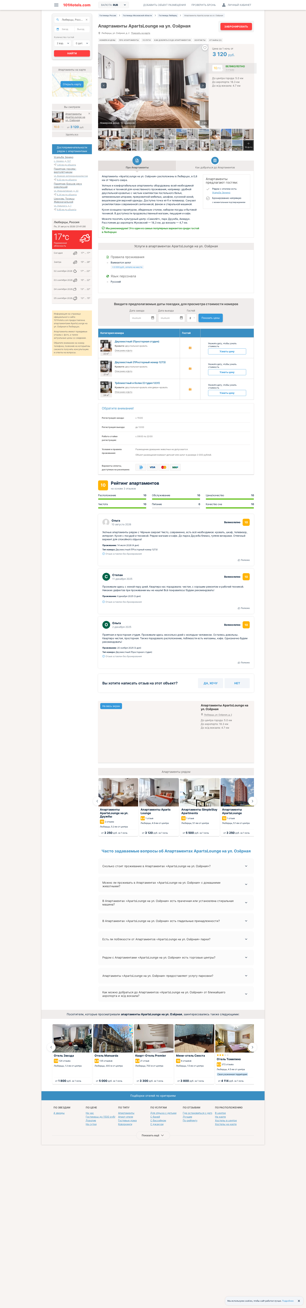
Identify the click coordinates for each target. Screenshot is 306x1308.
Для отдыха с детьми (163, 1112)
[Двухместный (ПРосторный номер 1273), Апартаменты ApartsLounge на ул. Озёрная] (125, 145)
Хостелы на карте (226, 1124)
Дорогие (91, 1120)
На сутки (91, 1124)
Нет (237, 683)
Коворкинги (125, 1124)
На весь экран (111, 705)
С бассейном (158, 1120)
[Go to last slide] (97, 801)
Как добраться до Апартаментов (172, 40)
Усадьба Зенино (221, 192)
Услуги (147, 40)
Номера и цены (107, 40)
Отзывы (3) (215, 40)
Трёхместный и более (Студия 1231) (137, 382)
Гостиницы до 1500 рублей (102, 1116)
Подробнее (288, 1300)
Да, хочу (211, 683)
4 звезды (59, 1112)
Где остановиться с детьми (199, 1112)
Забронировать (236, 26)
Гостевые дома (127, 1120)
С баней (155, 1116)
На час (90, 1112)
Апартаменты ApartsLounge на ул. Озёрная (75, 117)
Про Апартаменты (129, 40)
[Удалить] (89, 114)
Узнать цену (227, 351)
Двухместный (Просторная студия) (137, 341)
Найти (72, 53)
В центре (220, 1112)
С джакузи (156, 1124)
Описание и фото (123, 350)
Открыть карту (72, 84)
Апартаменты (126, 1112)
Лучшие (187, 1116)
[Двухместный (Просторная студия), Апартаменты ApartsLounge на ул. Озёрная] (114, 134)
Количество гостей (64, 37)
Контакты (200, 40)
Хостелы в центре (226, 1120)
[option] (153, 86)
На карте (220, 1116)
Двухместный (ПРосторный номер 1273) (140, 362)
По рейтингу (190, 1120)
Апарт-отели (125, 1116)
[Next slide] (252, 801)
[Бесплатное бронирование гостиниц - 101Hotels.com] (77, 5)
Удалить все (72, 134)
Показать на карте (140, 33)
